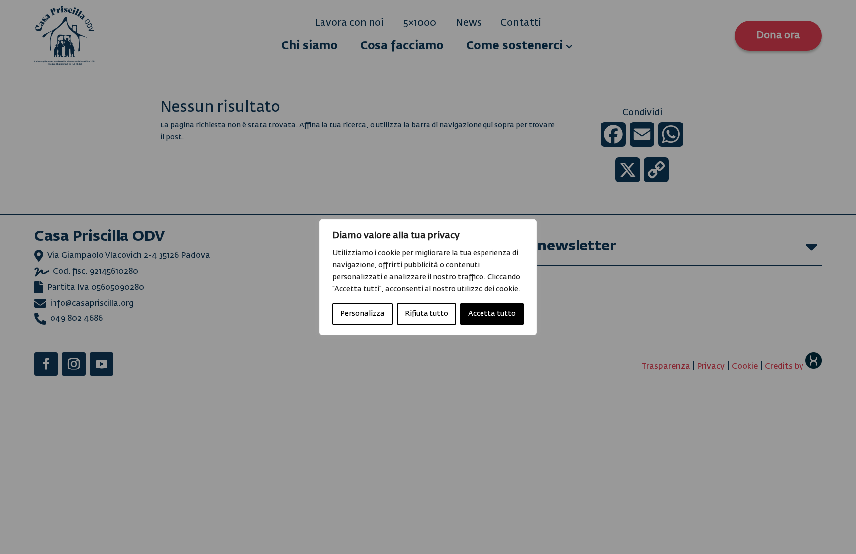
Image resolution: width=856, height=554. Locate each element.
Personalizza (362, 313)
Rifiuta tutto (426, 313)
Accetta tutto (492, 313)
